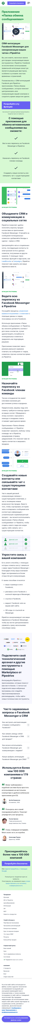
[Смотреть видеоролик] (16, 31)
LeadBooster (6, 261)
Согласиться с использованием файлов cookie (16, 1019)
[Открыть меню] (28, 3)
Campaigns (17, 261)
